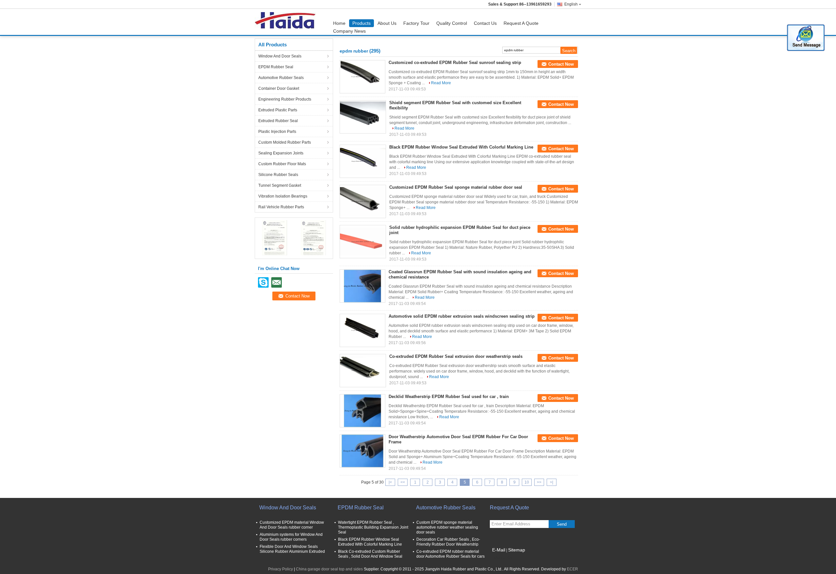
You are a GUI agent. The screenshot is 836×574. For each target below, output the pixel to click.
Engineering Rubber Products (284, 99)
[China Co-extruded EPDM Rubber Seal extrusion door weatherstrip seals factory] (363, 370)
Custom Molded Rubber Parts (284, 142)
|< (390, 482)
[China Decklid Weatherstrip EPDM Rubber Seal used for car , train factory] (362, 410)
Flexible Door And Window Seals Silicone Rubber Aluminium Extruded (292, 549)
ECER (572, 569)
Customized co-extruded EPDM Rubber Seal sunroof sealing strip (455, 62)
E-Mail (498, 549)
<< (402, 482)
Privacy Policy (280, 569)
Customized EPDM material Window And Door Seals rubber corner (292, 525)
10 (526, 482)
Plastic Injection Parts (277, 131)
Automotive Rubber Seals (281, 77)
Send (562, 524)
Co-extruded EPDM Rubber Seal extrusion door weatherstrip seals (455, 356)
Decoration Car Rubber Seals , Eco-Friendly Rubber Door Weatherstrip (448, 542)
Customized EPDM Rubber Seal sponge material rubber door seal (455, 187)
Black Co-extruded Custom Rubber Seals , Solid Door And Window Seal (370, 554)
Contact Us (485, 23)
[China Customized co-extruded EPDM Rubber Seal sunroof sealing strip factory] (362, 76)
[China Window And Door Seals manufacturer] (287, 22)
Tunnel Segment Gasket (279, 185)
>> (539, 482)
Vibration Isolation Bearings (282, 196)
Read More (441, 83)
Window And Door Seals (279, 56)
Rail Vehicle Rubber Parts (281, 207)
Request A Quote (521, 23)
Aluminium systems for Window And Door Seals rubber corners (291, 537)
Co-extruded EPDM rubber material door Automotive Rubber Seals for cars (450, 554)
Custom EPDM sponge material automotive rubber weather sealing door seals (447, 527)
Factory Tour (416, 23)
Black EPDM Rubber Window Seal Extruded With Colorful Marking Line (461, 147)
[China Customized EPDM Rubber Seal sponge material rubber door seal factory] (363, 201)
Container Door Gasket (278, 88)
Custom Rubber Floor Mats (282, 164)
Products (361, 23)
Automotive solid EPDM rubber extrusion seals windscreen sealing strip (462, 316)
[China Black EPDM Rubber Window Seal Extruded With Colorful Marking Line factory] (363, 161)
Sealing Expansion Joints (280, 153)
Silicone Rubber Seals (278, 174)
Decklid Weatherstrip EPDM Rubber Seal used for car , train (449, 396)
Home (339, 23)
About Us (387, 23)
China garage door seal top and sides (329, 569)
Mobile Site (504, 558)
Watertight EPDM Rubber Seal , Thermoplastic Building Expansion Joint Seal (373, 527)
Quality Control (451, 23)
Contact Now (561, 64)
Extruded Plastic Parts (277, 110)
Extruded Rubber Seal (278, 121)
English (571, 4)
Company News (349, 31)
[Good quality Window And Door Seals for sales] (274, 237)
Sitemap (516, 549)
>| (551, 482)
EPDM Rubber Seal (275, 67)
